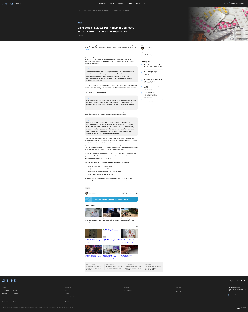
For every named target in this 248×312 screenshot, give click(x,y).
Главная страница (82, 10)
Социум (15, 301)
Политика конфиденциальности (72, 296)
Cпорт (3, 299)
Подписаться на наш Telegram (237, 3)
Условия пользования (70, 299)
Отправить (237, 294)
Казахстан (88, 188)
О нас (66, 290)
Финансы (138, 3)
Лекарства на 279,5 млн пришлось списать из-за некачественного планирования (111, 10)
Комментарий (5, 301)
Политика (129, 3)
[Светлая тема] (224, 3)
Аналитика (120, 3)
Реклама (67, 293)
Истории (112, 3)
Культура (15, 299)
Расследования (102, 3)
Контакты (67, 301)
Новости (89, 10)
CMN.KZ (87, 49)
